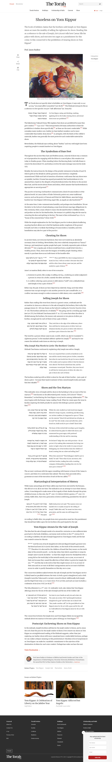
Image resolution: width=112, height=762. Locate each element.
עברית (7, 731)
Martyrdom (58, 668)
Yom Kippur (94, 59)
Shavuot (59, 738)
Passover (59, 735)
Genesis (33, 724)
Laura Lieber (66, 706)
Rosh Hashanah (61, 724)
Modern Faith (87, 728)
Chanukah (60, 742)
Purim (59, 745)
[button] (34, 11)
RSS (7, 738)
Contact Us (9, 728)
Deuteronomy (35, 738)
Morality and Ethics (88, 731)
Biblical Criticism (87, 724)
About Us (8, 724)
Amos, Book (68, 668)
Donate (9, 751)
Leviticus (33, 731)
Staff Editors (28, 706)
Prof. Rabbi (59, 706)
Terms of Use (10, 735)
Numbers (33, 735)
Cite (18, 70)
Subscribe (97, 757)
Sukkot (59, 731)
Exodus (33, 728)
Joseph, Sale (49, 668)
